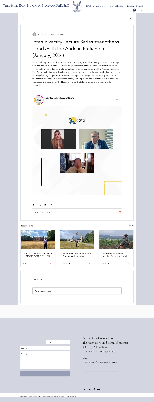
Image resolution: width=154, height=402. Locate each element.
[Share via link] (51, 204)
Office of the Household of (98, 338)
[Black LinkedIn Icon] (89, 389)
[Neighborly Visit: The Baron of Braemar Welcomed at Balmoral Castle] (77, 239)
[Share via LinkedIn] (45, 204)
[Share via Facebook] (33, 204)
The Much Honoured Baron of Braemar (105, 342)
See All (131, 225)
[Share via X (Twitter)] (39, 204)
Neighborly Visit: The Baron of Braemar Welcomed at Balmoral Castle (77, 255)
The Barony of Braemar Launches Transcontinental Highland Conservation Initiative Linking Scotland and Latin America (116, 255)
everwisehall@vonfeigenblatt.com (100, 361)
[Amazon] (85, 389)
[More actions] (120, 34)
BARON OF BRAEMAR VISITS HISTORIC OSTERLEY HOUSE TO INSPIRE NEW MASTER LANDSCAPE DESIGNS (37, 255)
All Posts (23, 18)
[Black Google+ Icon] (98, 389)
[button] (130, 18)
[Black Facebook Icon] (94, 389)
